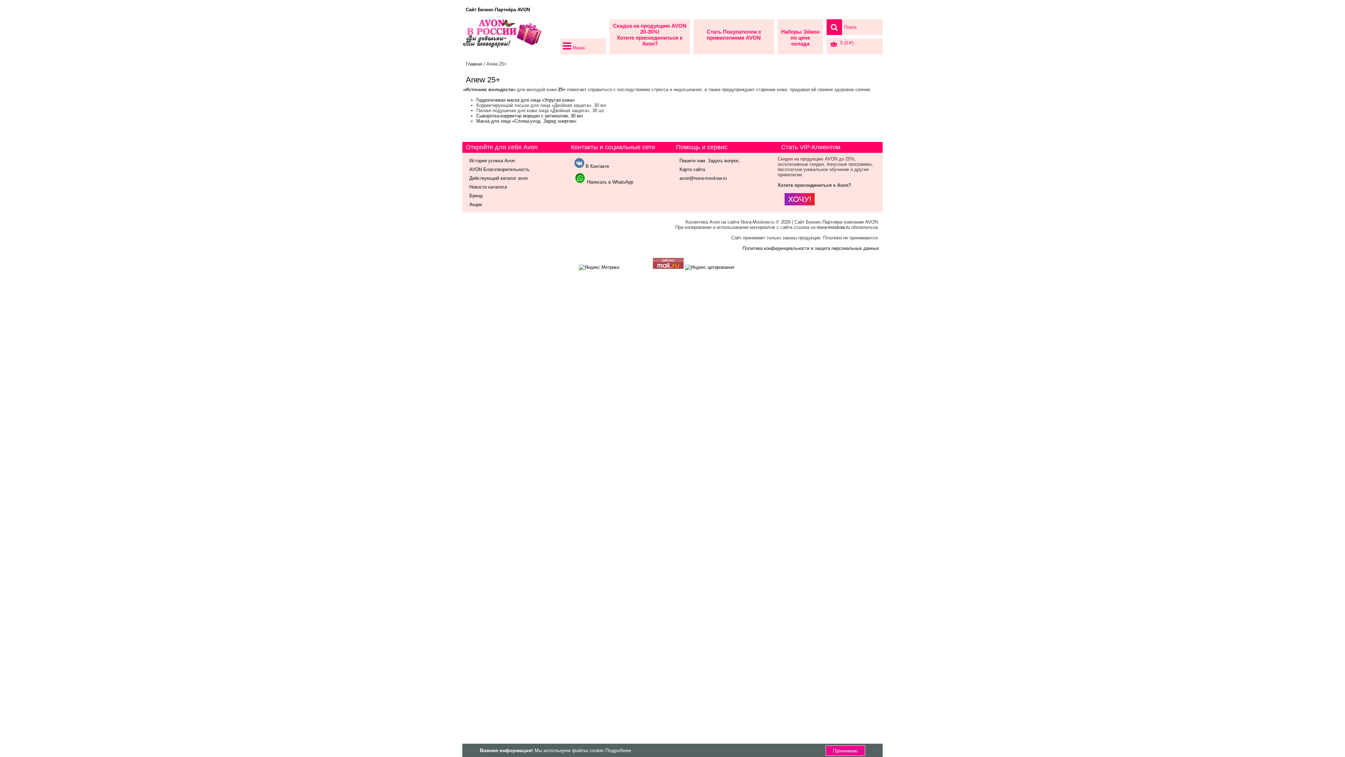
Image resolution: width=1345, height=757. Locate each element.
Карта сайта (692, 169)
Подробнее (618, 750)
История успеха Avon (492, 160)
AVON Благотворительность (499, 169)
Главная (474, 64)
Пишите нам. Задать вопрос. (710, 160)
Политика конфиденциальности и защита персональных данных (811, 248)
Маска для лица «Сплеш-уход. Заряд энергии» (526, 121)
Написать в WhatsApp (609, 182)
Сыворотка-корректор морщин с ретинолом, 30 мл (529, 115)
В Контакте (596, 166)
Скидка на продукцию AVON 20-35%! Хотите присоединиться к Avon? (650, 35)
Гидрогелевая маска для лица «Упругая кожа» (525, 100)
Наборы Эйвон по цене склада (800, 38)
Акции (475, 204)
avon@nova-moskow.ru (703, 178)
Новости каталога (488, 187)
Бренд (476, 195)
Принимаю (845, 750)
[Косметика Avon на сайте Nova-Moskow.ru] (509, 36)
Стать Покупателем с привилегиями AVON (734, 35)
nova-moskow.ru (833, 227)
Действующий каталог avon (498, 178)
